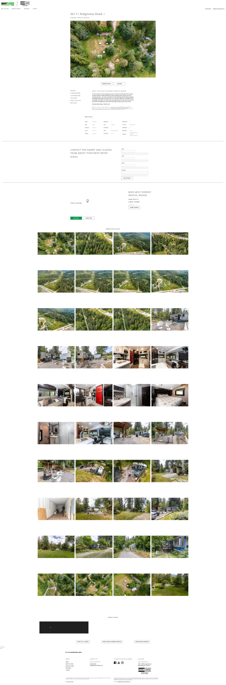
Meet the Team (5, 8)
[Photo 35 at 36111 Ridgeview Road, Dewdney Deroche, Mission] (132, 546)
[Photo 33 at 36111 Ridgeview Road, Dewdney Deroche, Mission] (56, 546)
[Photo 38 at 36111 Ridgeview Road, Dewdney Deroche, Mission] (94, 584)
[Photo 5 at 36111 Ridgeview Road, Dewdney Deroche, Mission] (56, 281)
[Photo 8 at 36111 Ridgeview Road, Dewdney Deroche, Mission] (169, 281)
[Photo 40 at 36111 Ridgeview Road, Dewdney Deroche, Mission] (169, 584)
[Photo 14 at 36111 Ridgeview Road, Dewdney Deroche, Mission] (94, 357)
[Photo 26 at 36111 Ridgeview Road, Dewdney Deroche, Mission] (94, 470)
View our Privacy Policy (69, 680)
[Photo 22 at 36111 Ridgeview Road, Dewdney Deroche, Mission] (94, 433)
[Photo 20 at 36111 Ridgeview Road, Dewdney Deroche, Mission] (169, 395)
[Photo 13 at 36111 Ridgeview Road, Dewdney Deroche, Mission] (56, 357)
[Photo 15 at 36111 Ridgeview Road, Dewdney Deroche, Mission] (132, 357)
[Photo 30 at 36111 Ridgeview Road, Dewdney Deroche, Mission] (94, 508)
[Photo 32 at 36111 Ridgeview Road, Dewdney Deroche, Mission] (169, 508)
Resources (27, 8)
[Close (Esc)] (0, 645)
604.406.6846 (208, 8)
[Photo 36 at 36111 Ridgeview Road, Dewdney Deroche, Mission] (169, 546)
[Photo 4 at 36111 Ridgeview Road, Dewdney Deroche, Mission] (169, 243)
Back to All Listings (83, 640)
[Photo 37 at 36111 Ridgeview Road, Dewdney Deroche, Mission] (56, 584)
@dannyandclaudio (76, 651)
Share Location (134, 207)
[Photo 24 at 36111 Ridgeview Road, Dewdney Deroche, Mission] (169, 433)
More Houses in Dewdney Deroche (112, 640)
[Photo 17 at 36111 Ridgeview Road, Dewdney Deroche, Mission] (56, 395)
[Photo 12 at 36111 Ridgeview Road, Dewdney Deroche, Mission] (169, 319)
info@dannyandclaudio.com (218, 8)
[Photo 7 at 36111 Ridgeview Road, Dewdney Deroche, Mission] (132, 281)
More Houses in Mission (142, 640)
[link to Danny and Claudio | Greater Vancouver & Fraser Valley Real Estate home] (21, 4)
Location (119, 83)
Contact (35, 8)
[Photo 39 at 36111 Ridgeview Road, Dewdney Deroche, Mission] (132, 584)
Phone (123, 163)
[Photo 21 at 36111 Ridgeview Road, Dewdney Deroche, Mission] (56, 433)
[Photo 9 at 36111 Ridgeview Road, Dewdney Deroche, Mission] (56, 319)
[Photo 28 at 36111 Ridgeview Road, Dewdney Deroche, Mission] (169, 470)
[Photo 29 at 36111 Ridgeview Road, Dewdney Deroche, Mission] (56, 508)
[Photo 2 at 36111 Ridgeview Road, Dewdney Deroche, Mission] (94, 243)
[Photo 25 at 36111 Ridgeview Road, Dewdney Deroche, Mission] (56, 470)
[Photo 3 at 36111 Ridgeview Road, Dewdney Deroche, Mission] (132, 243)
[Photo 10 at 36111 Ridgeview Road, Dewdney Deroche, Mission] (94, 319)
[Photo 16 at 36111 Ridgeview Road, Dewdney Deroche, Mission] (169, 357)
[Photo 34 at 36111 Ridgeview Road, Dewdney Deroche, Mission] (94, 546)
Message (124, 170)
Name (123, 149)
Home (67, 660)
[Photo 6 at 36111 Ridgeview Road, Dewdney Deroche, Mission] (94, 281)
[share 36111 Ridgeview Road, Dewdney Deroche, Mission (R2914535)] (104, 14)
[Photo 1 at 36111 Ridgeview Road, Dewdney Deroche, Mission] (56, 243)
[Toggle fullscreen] (2, 645)
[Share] (1, 645)
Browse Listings (70, 664)
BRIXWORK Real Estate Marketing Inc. (124, 680)
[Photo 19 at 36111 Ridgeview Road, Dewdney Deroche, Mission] (132, 395)
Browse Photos (106, 83)
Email (123, 156)
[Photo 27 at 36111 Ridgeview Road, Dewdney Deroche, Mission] (132, 470)
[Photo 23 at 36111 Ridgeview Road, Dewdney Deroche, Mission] (132, 433)
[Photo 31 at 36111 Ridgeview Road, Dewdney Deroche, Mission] (132, 508)
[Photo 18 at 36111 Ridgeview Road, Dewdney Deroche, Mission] (94, 395)
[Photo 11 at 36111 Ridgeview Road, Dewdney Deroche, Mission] (132, 319)
